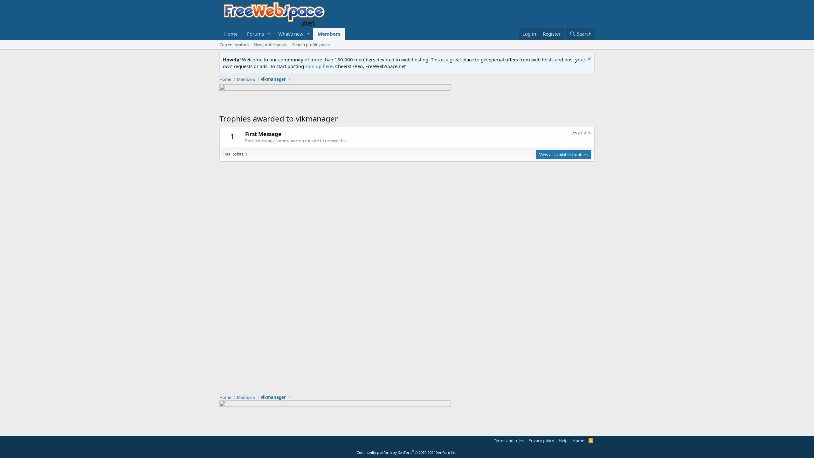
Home (231, 34)
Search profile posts (311, 44)
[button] (269, 34)
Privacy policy (541, 440)
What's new (290, 34)
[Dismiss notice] (588, 59)
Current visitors (234, 44)
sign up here (319, 66)
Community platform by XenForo (407, 452)
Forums (255, 34)
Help (563, 440)
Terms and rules (509, 440)
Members (329, 34)
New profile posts (270, 44)
